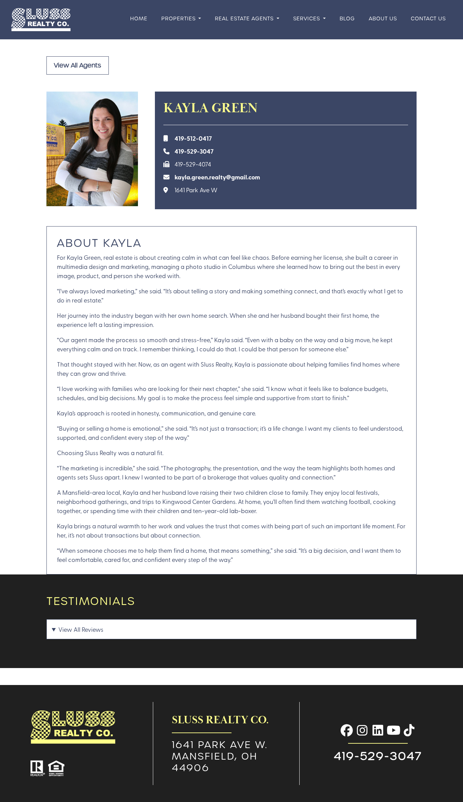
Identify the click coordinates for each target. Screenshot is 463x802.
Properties (179, 18)
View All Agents (77, 65)
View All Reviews (80, 629)
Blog (347, 18)
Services (307, 18)
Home (138, 18)
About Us (383, 18)
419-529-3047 (194, 151)
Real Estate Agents (245, 18)
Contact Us (428, 18)
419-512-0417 (193, 138)
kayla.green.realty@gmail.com (217, 177)
